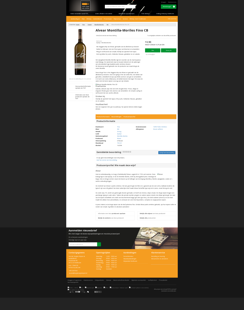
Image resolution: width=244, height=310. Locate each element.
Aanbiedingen (75, 19)
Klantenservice (172, 2)
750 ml (119, 143)
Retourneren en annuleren (159, 259)
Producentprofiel (129, 117)
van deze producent (111, 218)
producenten (148, 218)
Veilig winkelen (99, 280)
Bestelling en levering (158, 256)
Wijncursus (117, 19)
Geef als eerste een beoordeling (107, 160)
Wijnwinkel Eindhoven (130, 261)
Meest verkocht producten (121, 280)
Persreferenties (128, 256)
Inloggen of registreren (74, 280)
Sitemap (108, 280)
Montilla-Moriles (99, 24)
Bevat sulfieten (158, 129)
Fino (83, 24)
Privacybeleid (163, 280)
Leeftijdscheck (152, 280)
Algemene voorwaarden (138, 280)
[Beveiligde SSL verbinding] (77, 292)
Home (77, 24)
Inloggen (163, 2)
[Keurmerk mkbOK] (83, 292)
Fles (152, 50)
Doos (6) (168, 50)
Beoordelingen (116, 117)
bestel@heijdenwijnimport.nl (78, 273)
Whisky (89, 19)
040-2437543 (172, 19)
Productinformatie (103, 117)
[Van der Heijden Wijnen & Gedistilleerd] (85, 5)
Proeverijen (108, 19)
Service (125, 19)
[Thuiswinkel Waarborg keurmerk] (90, 292)
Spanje (90, 24)
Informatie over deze (111, 213)
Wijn (83, 19)
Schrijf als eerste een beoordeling (106, 35)
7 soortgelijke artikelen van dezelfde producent (161, 35)
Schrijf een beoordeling (166, 152)
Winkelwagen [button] (168, 6)
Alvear (119, 138)
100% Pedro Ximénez (160, 127)
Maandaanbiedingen (129, 259)
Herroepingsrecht (73, 282)
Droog (119, 131)
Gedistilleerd (97, 19)
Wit (107, 24)
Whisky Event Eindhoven (138, 19)
